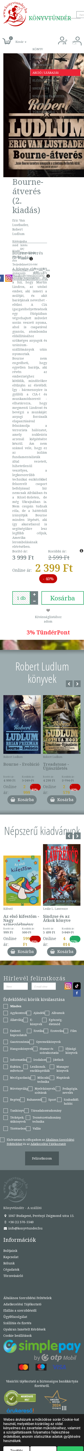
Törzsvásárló (43, 112)
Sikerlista (40, 88)
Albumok (58, 1013)
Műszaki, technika (43, 1080)
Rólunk (9, 1263)
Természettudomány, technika (46, 1119)
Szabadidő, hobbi (71, 1101)
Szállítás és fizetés (48, 96)
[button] (16, 39)
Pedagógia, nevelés (70, 1091)
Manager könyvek (62, 1069)
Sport (52, 1099)
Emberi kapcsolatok (18, 1033)
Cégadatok (11, 1269)
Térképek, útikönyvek (18, 1119)
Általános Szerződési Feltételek (27, 1298)
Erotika (39, 1031)
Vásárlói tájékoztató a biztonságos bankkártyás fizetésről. (42, 1383)
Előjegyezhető (44, 80)
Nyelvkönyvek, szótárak (45, 1091)
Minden (15, 1006)
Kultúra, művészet (16, 1069)
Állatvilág (16, 1020)
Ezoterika (57, 1031)
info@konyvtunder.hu (25, 1228)
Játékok (58, 1060)
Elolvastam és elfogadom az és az (40, 1142)
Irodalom (39, 1060)
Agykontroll (18, 1013)
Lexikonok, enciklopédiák (40, 1069)
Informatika (18, 1060)
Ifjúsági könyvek (71, 1051)
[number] (21, 598)
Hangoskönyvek (21, 1049)
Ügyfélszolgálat (15, 1317)
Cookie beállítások (17, 1335)
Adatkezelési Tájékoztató (22, 1304)
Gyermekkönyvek (48, 1042)
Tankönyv (17, 1110)
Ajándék (39, 57)
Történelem (18, 1128)
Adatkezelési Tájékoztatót (48, 1144)
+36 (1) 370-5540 (20, 1222)
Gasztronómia (19, 1042)
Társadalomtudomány (46, 1110)
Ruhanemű (34, 1099)
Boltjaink (10, 1250)
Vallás (37, 1128)
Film (73, 1031)
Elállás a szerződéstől (20, 1310)
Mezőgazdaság (20, 1078)
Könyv (37, 49)
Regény (15, 1099)
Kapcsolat (41, 104)
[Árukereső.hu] (20, 1399)
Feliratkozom (42, 1158)
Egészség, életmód (55, 1022)
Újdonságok (42, 65)
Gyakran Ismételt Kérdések (24, 1329)
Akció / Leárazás (45, 73)
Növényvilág (19, 1089)
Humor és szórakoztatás (49, 1051)
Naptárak (63, 1078)
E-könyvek (36, 1022)
